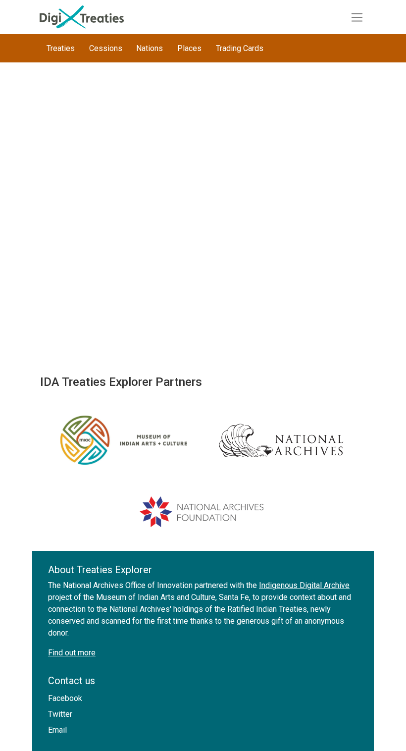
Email (57, 730)
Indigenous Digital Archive (304, 585)
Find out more (72, 652)
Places (189, 48)
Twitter (60, 714)
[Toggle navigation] (357, 17)
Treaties (61, 48)
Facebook (65, 698)
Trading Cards (239, 48)
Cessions (105, 48)
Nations (149, 48)
